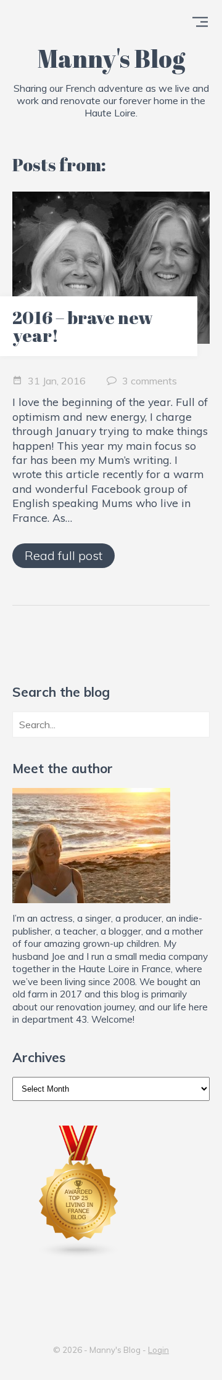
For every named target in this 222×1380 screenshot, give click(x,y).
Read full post (63, 555)
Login (158, 1350)
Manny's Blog (111, 58)
